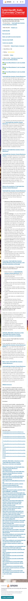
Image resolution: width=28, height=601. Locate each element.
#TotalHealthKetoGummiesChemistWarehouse (12, 432)
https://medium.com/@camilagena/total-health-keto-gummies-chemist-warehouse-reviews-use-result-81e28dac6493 (13, 517)
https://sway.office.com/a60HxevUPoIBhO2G (13, 476)
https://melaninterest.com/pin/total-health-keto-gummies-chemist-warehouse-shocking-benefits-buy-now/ (13, 568)
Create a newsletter (7, 597)
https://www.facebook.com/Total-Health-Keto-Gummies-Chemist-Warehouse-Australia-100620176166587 (13, 473)
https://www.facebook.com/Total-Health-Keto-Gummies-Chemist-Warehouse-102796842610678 (13, 468)
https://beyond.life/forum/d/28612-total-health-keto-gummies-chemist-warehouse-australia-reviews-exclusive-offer (13, 522)
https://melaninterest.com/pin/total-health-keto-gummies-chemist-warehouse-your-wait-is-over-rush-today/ (13, 572)
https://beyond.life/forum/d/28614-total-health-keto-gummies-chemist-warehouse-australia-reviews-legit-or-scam (13, 526)
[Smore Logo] (8, 2)
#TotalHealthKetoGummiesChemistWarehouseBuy (13, 436)
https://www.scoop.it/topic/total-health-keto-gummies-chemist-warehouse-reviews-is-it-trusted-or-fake (13, 497)
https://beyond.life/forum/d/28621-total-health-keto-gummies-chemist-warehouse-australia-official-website (13, 531)
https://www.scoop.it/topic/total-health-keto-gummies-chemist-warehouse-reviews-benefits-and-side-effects (13, 508)
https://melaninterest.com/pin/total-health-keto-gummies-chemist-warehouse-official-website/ (12, 563)
